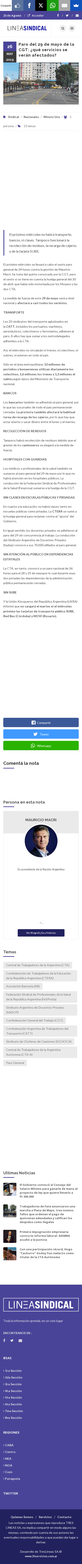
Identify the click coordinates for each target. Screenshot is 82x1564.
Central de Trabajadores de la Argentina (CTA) (37, 965)
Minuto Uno (52, 117)
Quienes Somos (22, 1517)
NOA (8, 1465)
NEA (8, 1458)
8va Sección (13, 1417)
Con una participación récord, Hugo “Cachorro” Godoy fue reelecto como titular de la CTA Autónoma (47, 1253)
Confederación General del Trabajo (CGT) (34, 1020)
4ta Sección (13, 1391)
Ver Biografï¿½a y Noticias (41, 932)
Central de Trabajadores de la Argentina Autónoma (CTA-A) (33, 1052)
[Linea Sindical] (27, 28)
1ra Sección (13, 1370)
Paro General (15, 1063)
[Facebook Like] (18, 5)
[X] (41, 5)
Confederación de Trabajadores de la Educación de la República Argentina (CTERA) (38, 975)
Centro (10, 1452)
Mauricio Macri (41, 820)
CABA (9, 1445)
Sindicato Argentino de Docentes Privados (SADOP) (35, 1010)
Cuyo (8, 1472)
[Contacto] (77, 15)
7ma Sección (14, 1411)
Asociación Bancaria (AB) (23, 986)
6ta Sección (13, 1404)
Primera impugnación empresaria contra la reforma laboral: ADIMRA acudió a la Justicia (45, 1236)
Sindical (13, 117)
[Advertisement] (41, 182)
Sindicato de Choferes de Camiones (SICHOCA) (39, 1041)
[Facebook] (60, 15)
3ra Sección (13, 1384)
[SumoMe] (76, 5)
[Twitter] (69, 15)
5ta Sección (13, 1397)
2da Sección (13, 1377)
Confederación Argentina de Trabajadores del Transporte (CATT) (37, 1031)
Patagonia (12, 1478)
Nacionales (31, 117)
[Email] (64, 5)
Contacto (64, 1517)
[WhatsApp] (53, 5)
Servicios (45, 1517)
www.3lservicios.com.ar (41, 1556)
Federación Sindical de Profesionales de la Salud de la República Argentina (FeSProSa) (38, 997)
